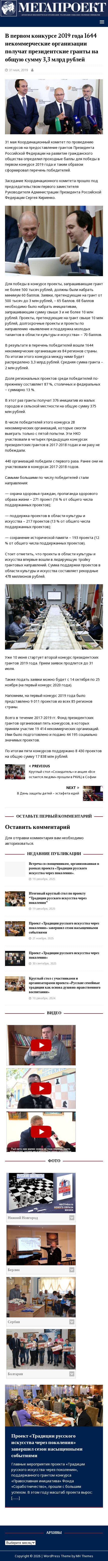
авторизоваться (19, 843)
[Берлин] (41, 1245)
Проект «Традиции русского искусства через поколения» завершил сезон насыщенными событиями (64, 928)
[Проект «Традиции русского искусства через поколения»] (15, 962)
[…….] (15, 1497)
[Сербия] (41, 1297)
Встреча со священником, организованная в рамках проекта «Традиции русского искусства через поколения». (64, 868)
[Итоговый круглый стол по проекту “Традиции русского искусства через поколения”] (15, 903)
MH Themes (84, 1556)
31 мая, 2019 (18, 70)
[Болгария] (41, 1349)
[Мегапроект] (54, 13)
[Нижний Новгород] (41, 1193)
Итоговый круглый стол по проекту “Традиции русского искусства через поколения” (58, 898)
